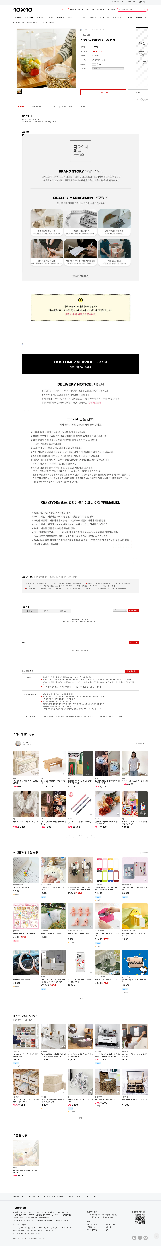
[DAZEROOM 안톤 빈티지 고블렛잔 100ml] (107, 967)
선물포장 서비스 (92, 1227)
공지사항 (88, 1197)
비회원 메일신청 (109, 1227)
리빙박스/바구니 (39, 22)
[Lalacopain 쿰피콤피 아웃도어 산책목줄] (53, 921)
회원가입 (116, 2)
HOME (15, 22)
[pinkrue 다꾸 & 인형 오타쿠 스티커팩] (26, 924)
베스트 (93, 10)
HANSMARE (99, 931)
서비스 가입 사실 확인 (60, 1220)
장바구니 (143, 2)
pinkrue (16, 931)
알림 (123, 2)
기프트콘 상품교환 (110, 1224)
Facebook (142, 99)
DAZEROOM (100, 977)
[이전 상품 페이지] (70, 835)
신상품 (99, 10)
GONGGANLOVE (128, 931)
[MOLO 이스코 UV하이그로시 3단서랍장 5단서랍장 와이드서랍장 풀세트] (53, 969)
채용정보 (24, 1197)
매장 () (63, 611)
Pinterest (146, 99)
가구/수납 (22, 22)
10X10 (22, 10)
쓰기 (141, 55)
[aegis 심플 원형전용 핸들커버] (26, 968)
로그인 (111, 2)
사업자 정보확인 (66, 1215)
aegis (15, 977)
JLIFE (70, 885)
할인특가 (106, 10)
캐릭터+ (80, 10)
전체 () (30, 611)
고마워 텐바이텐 (92, 1230)
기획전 (87, 10)
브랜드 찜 (140, 744)
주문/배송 (128, 2)
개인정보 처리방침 (43, 1197)
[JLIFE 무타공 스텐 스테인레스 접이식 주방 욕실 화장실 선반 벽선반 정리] (80, 876)
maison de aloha (75, 931)
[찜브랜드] (81, 35)
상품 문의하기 (134, 642)
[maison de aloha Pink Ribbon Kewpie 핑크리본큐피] (80, 923)
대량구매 (73, 10)
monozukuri (18, 885)
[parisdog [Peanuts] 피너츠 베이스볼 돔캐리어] (135, 971)
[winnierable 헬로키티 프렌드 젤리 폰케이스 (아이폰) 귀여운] (80, 968)
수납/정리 (30, 22)
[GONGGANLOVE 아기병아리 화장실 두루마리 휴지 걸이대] (135, 922)
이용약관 (32, 1197)
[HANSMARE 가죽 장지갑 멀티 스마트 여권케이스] (107, 925)
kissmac (98, 885)
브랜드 (113, 10)
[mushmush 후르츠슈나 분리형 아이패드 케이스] (135, 877)
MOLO (43, 977)
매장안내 (96, 1197)
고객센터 (135, 2)
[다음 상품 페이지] (91, 835)
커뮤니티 (65, 10)
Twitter (139, 99)
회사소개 (16, 1197)
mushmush (126, 885)
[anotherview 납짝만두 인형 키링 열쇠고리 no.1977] (53, 877)
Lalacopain (45, 931)
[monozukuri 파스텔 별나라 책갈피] (26, 876)
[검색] (144, 10)
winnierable (73, 977)
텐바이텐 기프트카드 (93, 1224)
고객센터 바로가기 (92, 1212)
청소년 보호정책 (57, 1197)
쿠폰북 (107, 1230)
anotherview (46, 885)
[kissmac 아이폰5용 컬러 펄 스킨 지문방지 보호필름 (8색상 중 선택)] (107, 879)
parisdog (126, 977)
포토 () (46, 611)
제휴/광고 (80, 1197)
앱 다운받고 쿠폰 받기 (138, 1212)
